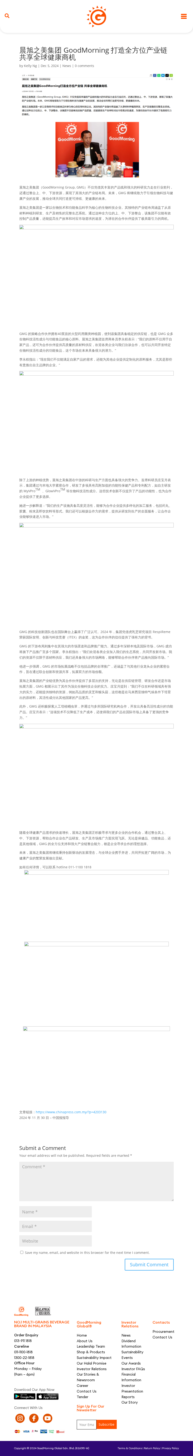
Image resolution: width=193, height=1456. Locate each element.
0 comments (84, 65)
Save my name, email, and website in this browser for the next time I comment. (87, 1252)
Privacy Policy (170, 1448)
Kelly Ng (30, 65)
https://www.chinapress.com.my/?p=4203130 (71, 1112)
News (66, 65)
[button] (7, 15)
